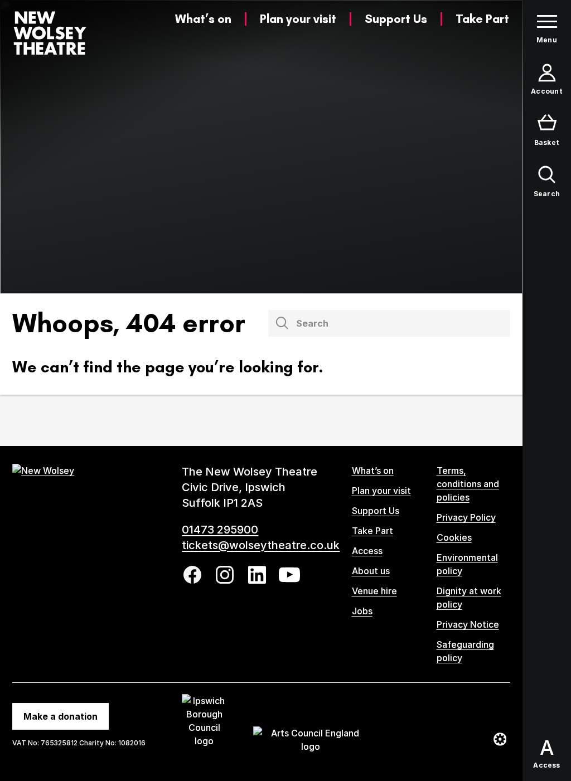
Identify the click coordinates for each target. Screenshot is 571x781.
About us (371, 570)
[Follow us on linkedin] (257, 575)
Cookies (454, 537)
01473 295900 (220, 529)
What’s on (203, 19)
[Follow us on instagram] (224, 574)
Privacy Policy (466, 517)
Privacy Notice (468, 624)
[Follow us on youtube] (289, 574)
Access (367, 550)
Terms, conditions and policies (468, 484)
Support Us (396, 19)
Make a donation (60, 716)
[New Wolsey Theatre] (49, 33)
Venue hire (374, 590)
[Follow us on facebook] (192, 574)
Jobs (362, 611)
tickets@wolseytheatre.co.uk (261, 545)
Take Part (482, 19)
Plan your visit (298, 19)
